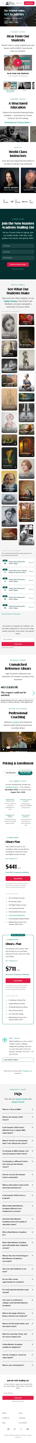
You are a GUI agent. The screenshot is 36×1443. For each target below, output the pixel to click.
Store (20, 1413)
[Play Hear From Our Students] (18, 63)
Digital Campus (10, 301)
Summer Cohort (12, 787)
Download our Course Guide (17, 122)
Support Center (18, 1102)
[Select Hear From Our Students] (10, 85)
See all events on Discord (11, 614)
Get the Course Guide (18, 264)
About (4, 1413)
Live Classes (23, 1423)
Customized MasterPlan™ (17, 915)
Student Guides (21, 1099)
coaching (15, 722)
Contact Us (6, 1418)
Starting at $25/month (12, 18)
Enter (17, 3)
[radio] (11, 773)
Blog (3, 1423)
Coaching (22, 1418)
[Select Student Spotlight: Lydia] (24, 85)
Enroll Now (29, 3)
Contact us (26, 1071)
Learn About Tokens (12, 1060)
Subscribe (18, 644)
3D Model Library (8, 686)
